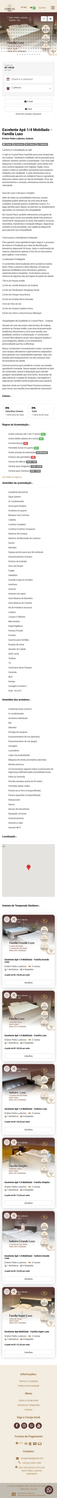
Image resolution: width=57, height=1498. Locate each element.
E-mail (29, 101)
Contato (28, 1409)
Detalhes (28, 982)
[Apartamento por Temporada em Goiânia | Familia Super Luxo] (28, 1307)
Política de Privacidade (28, 1386)
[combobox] (31, 88)
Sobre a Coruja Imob (28, 1400)
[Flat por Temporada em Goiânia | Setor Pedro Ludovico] (28, 1084)
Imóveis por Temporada (28, 1405)
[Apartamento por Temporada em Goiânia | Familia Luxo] (28, 1011)
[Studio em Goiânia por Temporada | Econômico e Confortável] (28, 935)
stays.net (31, 1493)
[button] (1, 26)
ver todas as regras (11, 477)
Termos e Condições (28, 1381)
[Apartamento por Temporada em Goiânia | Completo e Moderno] (28, 1231)
